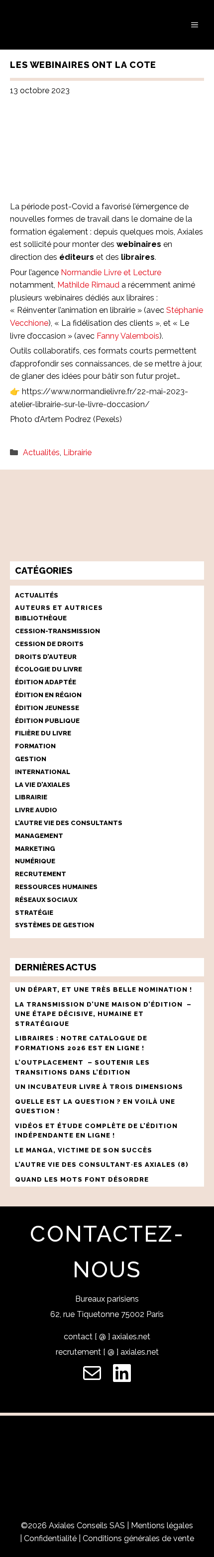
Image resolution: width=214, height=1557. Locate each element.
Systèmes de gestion (54, 925)
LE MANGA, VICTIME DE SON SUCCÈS (83, 1150)
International (42, 772)
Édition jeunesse (47, 708)
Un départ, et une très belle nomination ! (103, 989)
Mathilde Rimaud (88, 285)
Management (39, 835)
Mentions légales (162, 1525)
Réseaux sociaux (46, 899)
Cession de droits (49, 644)
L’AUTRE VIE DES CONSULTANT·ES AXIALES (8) (102, 1164)
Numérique (35, 861)
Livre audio (36, 810)
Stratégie (34, 912)
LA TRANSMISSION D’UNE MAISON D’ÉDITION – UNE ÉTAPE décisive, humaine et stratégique (103, 1014)
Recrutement (40, 874)
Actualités (41, 452)
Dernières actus (55, 967)
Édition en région (48, 695)
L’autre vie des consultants (68, 823)
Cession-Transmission (57, 631)
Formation (35, 746)
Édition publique (47, 720)
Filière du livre (43, 733)
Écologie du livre (48, 669)
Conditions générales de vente (138, 1538)
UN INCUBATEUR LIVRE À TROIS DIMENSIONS (99, 1086)
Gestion (30, 759)
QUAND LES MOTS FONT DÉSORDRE (83, 1179)
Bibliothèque (41, 618)
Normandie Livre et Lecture (111, 272)
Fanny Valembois (128, 336)
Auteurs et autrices (59, 607)
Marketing (35, 848)
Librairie (77, 452)
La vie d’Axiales (42, 784)
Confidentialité (50, 1538)
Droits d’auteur (46, 656)
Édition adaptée (45, 682)
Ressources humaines (56, 887)
